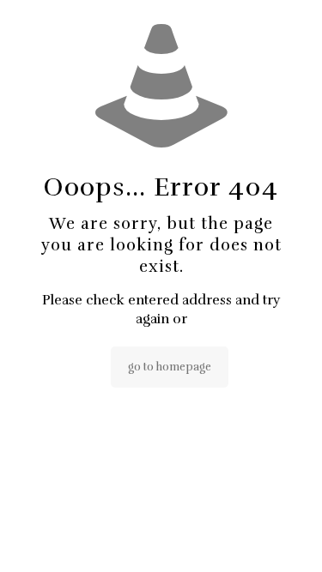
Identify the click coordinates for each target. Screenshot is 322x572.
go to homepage (169, 367)
